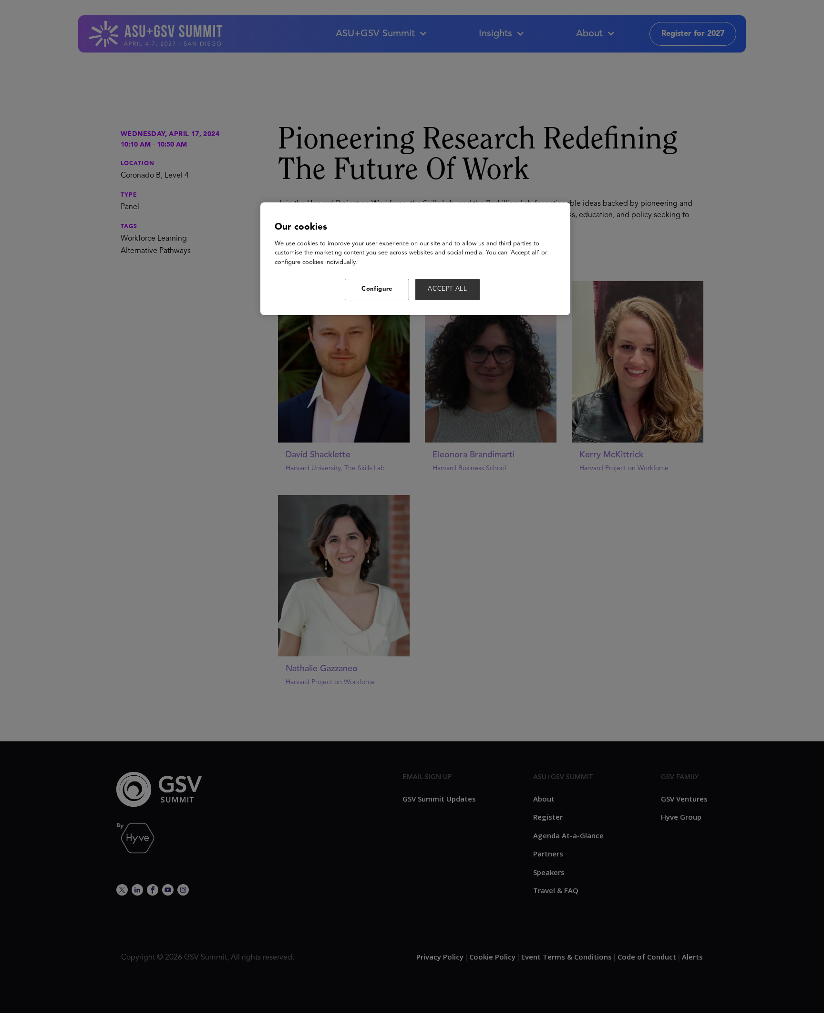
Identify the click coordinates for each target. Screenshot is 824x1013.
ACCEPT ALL (447, 289)
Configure (376, 289)
